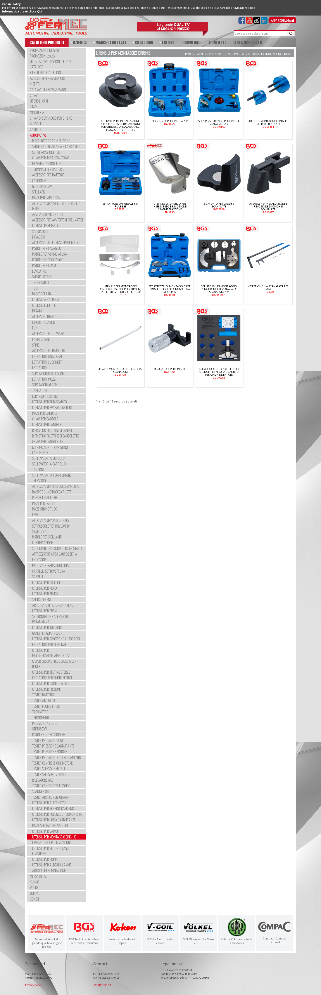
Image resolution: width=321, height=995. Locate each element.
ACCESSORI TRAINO (44, 316)
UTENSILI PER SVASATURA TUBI (52, 407)
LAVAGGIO (38, 236)
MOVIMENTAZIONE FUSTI (47, 163)
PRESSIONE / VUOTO (44, 723)
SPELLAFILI (39, 191)
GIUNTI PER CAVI (42, 186)
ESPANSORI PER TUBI (45, 396)
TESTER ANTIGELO (43, 700)
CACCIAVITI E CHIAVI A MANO (48, 89)
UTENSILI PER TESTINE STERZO (51, 671)
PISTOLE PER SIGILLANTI (47, 536)
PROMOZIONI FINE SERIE (45, 50)
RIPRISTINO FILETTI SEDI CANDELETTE (55, 435)
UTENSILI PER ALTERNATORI (49, 802)
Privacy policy (33, 985)
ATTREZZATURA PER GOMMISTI (51, 520)
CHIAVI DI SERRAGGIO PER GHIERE (51, 117)
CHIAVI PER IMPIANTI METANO (50, 157)
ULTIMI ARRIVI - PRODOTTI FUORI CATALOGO (50, 64)
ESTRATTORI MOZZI (44, 379)
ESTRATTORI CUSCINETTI (47, 361)
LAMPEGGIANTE (42, 339)
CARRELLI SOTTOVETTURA (48, 570)
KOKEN (34, 898)
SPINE (35, 344)
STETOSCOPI (39, 728)
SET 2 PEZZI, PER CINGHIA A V (170, 122)
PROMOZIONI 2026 (42, 55)
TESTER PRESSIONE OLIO (47, 740)
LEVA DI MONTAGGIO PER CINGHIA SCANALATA (120, 372)
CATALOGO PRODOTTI (209, 54)
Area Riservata (281, 21)
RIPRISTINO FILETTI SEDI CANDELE (53, 430)
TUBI (35, 288)
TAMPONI (38, 469)
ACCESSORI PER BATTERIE (48, 174)
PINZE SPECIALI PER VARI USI (50, 825)
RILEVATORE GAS (42, 779)
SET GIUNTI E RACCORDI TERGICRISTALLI (57, 548)
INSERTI (35, 83)
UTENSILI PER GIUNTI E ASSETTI (51, 683)
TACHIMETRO (40, 711)
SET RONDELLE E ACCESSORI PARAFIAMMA (50, 619)
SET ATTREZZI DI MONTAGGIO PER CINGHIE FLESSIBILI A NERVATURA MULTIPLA (170, 290)
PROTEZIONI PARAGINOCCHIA (50, 565)
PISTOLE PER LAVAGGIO (46, 248)
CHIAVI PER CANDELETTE (47, 441)
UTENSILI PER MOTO (44, 588)
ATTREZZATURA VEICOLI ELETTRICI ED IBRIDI (55, 206)
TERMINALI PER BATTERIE (48, 169)
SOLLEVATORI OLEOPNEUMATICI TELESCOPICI (52, 478)
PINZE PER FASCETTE (45, 503)
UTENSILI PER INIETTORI (47, 627)
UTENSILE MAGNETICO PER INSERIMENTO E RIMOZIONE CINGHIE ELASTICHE (169, 208)
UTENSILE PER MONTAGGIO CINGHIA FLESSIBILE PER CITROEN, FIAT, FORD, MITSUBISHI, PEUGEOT (121, 290)
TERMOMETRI (40, 717)
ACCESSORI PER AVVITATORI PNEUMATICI (57, 219)
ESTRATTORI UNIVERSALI (47, 356)
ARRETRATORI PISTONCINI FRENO (53, 605)
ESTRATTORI (39, 367)
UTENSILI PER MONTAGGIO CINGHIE (54, 836)
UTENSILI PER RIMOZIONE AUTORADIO (56, 638)
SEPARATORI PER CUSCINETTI (50, 373)
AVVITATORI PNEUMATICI (47, 214)
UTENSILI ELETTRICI (44, 305)
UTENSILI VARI (39, 100)
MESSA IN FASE (39, 876)
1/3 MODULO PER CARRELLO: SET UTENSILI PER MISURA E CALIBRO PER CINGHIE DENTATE (219, 373)
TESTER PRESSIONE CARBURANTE (53, 745)
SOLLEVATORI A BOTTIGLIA (49, 458)
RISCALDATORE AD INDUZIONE (51, 140)
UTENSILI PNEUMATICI (45, 225)
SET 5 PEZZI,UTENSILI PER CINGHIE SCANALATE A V (219, 124)
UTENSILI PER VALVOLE (46, 831)
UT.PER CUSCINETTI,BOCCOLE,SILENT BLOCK (55, 664)
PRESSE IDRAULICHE (44, 497)
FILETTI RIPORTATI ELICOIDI (46, 72)
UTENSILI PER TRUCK (45, 593)
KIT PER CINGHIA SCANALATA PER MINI (268, 289)
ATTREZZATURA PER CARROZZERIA (54, 553)
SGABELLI (38, 576)
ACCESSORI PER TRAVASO (48, 333)
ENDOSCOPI (39, 559)
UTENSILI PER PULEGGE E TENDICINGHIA (57, 814)
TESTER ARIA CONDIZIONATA (50, 797)
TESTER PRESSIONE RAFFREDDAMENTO (56, 757)
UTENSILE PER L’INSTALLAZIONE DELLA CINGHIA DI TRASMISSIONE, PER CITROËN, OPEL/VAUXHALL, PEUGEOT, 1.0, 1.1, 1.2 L (120, 127)
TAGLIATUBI (39, 390)
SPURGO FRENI (41, 599)
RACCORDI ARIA (42, 293)
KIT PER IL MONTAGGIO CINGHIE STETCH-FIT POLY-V (268, 124)
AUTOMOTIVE (38, 135)
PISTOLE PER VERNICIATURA (49, 253)
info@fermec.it (102, 985)
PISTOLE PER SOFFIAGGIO (48, 259)
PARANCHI (38, 310)
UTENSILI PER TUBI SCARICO (49, 401)
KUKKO (34, 881)
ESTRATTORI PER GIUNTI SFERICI (52, 677)
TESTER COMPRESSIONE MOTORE (52, 762)
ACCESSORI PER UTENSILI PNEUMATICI (55, 242)
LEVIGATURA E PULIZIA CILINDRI (52, 842)
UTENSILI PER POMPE (45, 859)
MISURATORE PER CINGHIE (170, 370)
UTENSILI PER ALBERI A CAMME (51, 864)
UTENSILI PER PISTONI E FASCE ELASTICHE (51, 851)
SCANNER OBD (41, 791)
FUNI (35, 327)
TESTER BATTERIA (43, 694)
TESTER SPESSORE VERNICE (49, 774)
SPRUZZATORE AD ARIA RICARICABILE (56, 146)
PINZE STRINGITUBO (44, 508)
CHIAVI (34, 95)
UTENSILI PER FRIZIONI (46, 689)
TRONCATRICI (40, 282)
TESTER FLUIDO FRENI (46, 706)
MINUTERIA (37, 112)
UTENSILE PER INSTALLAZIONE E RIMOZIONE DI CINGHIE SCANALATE (268, 208)
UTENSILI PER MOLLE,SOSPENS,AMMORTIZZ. (51, 653)
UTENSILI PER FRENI (44, 610)
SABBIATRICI (40, 231)
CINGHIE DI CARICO (43, 322)
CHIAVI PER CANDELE (45, 418)
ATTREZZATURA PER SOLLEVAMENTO (55, 486)
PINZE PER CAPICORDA (46, 197)
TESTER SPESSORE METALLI (49, 768)
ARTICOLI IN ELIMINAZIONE (49, 870)
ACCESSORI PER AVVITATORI (47, 78)
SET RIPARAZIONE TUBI (46, 152)
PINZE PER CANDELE (44, 413)
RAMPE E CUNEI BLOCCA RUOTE (51, 491)
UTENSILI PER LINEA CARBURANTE (54, 819)
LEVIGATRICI (39, 271)
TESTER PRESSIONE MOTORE (49, 751)
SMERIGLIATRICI (42, 276)
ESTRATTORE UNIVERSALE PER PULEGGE (120, 206)
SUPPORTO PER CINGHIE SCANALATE (219, 206)
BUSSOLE (36, 123)
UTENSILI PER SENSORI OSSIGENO (53, 808)
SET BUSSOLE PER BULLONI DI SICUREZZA (50, 528)
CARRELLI (36, 129)
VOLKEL (35, 887)
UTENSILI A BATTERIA (45, 299)
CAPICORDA (39, 180)
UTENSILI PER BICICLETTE (47, 582)
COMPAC (35, 893)
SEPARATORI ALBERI (44, 384)
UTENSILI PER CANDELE (46, 424)
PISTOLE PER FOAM (44, 265)
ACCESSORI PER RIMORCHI (48, 350)
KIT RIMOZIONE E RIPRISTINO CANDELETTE (50, 450)
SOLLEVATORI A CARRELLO (49, 463)
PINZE (33, 106)
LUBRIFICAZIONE (42, 542)
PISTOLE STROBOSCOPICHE (48, 734)
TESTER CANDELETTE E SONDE (51, 785)
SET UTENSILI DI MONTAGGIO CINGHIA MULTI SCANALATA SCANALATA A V (219, 290)
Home (188, 54)
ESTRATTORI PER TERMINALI (49, 644)
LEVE (35, 514)
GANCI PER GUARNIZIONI (47, 633)
